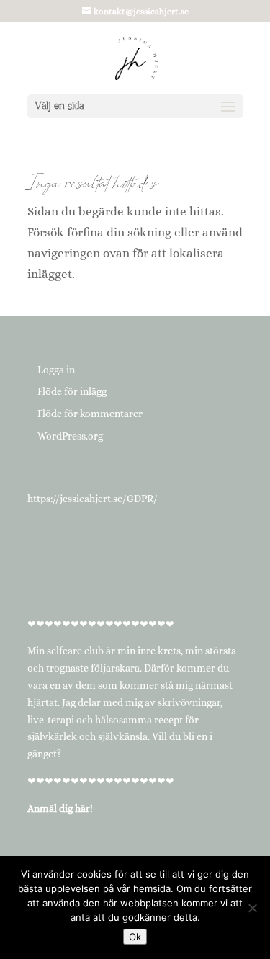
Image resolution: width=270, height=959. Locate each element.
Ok (135, 936)
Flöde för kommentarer (90, 413)
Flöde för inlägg (72, 391)
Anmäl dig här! (60, 808)
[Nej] (252, 908)
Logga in (56, 369)
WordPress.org (70, 436)
